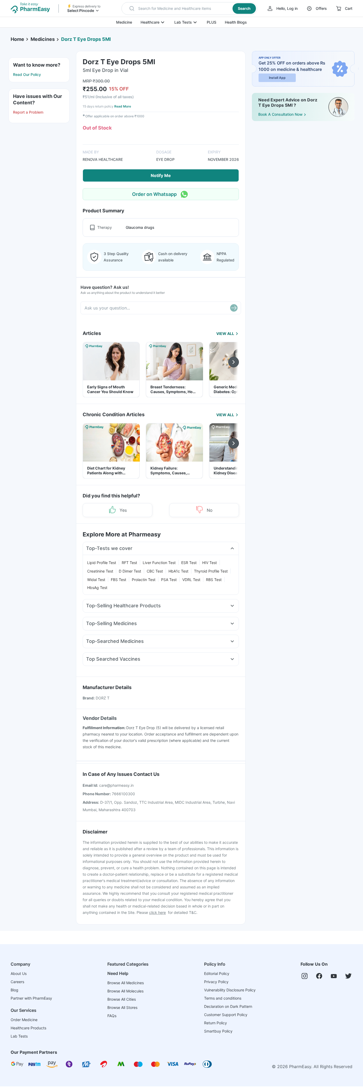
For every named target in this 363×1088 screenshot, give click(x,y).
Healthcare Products (28, 1028)
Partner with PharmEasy (31, 998)
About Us (19, 973)
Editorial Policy (216, 973)
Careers (17, 981)
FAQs (111, 1015)
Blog (14, 990)
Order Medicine (24, 1019)
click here (157, 912)
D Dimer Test (130, 571)
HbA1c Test (178, 571)
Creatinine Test (100, 571)
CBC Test (155, 571)
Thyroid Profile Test (211, 571)
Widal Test (96, 579)
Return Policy (215, 1023)
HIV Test (209, 562)
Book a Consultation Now (280, 114)
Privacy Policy (216, 981)
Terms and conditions (222, 998)
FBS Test (118, 579)
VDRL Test (191, 579)
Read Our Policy (27, 74)
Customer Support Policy (225, 1014)
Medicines (43, 39)
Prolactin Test (143, 579)
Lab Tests (183, 22)
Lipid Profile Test (101, 562)
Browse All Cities (121, 999)
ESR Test (189, 562)
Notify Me (161, 175)
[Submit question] (234, 308)
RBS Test (214, 579)
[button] (189, 8)
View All (225, 333)
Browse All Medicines (125, 983)
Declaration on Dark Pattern (228, 1006)
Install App (277, 78)
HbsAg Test (97, 587)
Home (17, 39)
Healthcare (150, 22)
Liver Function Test (159, 562)
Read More (122, 106)
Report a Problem (28, 112)
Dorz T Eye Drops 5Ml (86, 39)
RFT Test (129, 562)
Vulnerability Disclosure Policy (230, 990)
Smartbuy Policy (218, 1031)
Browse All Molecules (125, 991)
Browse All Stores (122, 1007)
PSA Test (169, 579)
